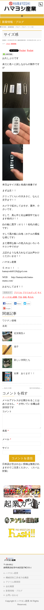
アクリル (18, 292)
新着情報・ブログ (14, 591)
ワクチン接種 (9, 320)
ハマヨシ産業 (11, 297)
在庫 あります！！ (24, 373)
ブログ (8, 43)
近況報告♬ (20, 333)
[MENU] (22, 16)
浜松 (25, 297)
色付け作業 (6, 388)
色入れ (31, 297)
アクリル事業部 (13, 582)
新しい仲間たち (22, 360)
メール (6, 439)
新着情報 (13, 43)
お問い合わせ (12, 595)
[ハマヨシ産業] (20, 11)
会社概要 (10, 586)
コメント (7, 411)
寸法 (20, 297)
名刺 (4, 326)
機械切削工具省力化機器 (17, 577)
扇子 (16, 346)
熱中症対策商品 (36, 388)
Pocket (22, 50)
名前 (5, 430)
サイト (5, 448)
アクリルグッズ (30, 292)
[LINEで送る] (7, 54)
